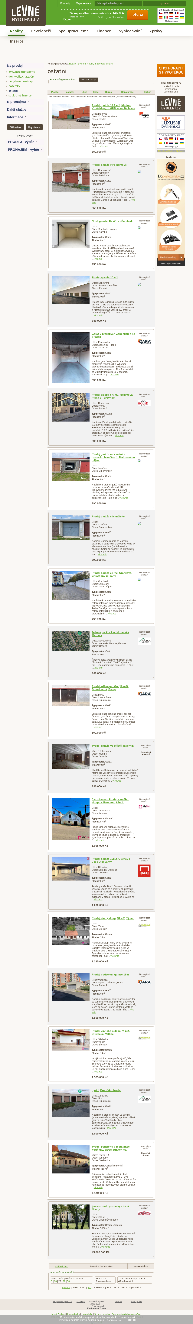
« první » (66, 1287)
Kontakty (65, 3)
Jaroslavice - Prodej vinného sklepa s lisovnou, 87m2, (110, 801)
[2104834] (70, 819)
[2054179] (70, 987)
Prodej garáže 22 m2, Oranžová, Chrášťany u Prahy (112, 574)
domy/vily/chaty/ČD (21, 76)
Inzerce (17, 41)
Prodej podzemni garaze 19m (110, 974)
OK (132, 1320)
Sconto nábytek (102, 1314)
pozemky (14, 86)
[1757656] (70, 1217)
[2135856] (70, 290)
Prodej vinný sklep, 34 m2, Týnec (113, 918)
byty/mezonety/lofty (21, 72)
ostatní (13, 90)
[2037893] (70, 695)
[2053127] (70, 357)
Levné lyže (87, 1314)
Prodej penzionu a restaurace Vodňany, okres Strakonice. (111, 1148)
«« (61, 1266)
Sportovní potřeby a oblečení (126, 1314)
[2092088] (70, 1040)
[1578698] (70, 1159)
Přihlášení (15, 127)
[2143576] (70, 116)
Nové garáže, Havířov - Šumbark (112, 221)
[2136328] (70, 641)
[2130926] (70, 234)
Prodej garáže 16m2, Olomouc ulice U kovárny (111, 860)
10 (55, 1281)
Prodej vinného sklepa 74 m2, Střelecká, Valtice (111, 1032)
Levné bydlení (25, 6)
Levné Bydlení (58, 1314)
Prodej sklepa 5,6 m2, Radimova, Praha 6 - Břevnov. (112, 396)
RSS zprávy (136, 1301)
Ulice (84, 92)
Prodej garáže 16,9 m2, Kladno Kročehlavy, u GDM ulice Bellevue (113, 107)
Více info (104, 146)
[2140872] (70, 407)
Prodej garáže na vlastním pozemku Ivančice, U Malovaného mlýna (113, 457)
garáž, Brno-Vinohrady (106, 1090)
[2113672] (70, 931)
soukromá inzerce (19, 95)
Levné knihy (73, 1314)
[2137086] (70, 756)
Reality (16, 30)
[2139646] (70, 527)
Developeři (41, 30)
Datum (147, 92)
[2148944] (70, 467)
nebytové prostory (20, 81)
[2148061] (70, 869)
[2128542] (70, 177)
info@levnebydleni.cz (62, 1301)
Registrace (34, 127)
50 (68, 1281)
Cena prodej (127, 92)
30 (64, 1281)
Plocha (55, 92)
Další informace (114, 1320)
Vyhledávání (130, 30)
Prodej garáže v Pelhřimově (109, 164)
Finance (104, 30)
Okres (108, 92)
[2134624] (70, 1103)
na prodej (100, 63)
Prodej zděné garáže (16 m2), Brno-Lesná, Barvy (110, 688)
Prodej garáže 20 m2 (105, 277)
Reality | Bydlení (77, 63)
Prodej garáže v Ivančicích (109, 516)
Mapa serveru (83, 3)
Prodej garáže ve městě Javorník (113, 745)
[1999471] (70, 585)
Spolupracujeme (74, 30)
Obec (96, 92)
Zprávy (156, 30)
